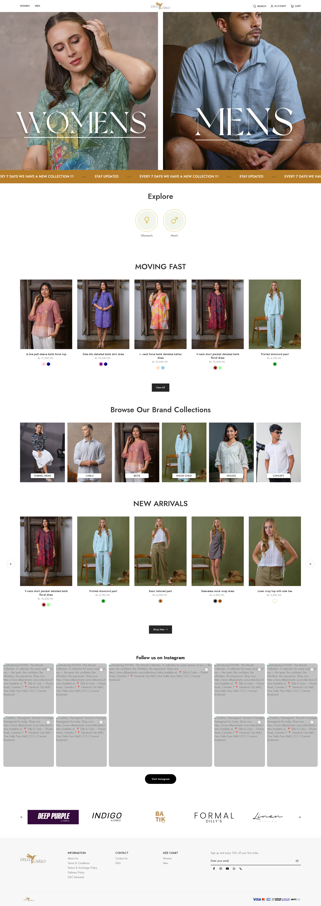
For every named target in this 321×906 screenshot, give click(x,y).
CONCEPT (278, 475)
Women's (147, 235)
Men (165, 863)
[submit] (297, 861)
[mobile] (240, 868)
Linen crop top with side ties (160, 591)
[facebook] (214, 868)
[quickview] (41, 351)
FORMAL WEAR (42, 475)
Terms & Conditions (79, 863)
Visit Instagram (161, 779)
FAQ (118, 863)
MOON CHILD (184, 475)
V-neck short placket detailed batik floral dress (217, 356)
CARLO (90, 475)
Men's (174, 235)
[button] (310, 564)
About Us (73, 858)
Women (167, 858)
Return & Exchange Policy (82, 868)
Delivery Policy (76, 872)
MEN (37, 6)
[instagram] (220, 868)
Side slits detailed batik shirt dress (103, 354)
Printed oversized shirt (217, 591)
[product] (31, 351)
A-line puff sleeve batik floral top (46, 354)
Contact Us (121, 858)
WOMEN (25, 6)
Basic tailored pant (46, 591)
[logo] (160, 6)
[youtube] (227, 868)
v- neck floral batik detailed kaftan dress (160, 356)
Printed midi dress (275, 591)
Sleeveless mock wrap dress (103, 591)
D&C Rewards (76, 877)
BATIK (137, 475)
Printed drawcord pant (275, 354)
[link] (79, 91)
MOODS (231, 475)
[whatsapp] (234, 868)
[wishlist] (51, 351)
